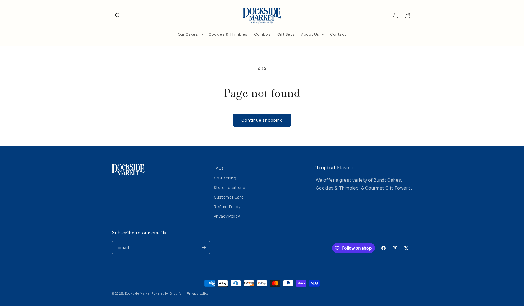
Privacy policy (198, 293)
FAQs (219, 168)
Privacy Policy (227, 216)
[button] (118, 16)
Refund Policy (227, 206)
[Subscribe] (204, 247)
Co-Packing (225, 178)
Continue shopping (262, 120)
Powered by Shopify (166, 293)
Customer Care (229, 197)
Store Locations (229, 187)
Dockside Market (138, 293)
